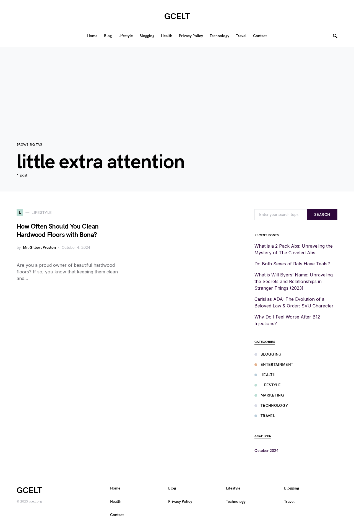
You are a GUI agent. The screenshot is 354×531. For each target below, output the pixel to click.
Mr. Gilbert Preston (39, 247)
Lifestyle (271, 385)
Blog (172, 488)
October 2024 (266, 450)
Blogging (271, 354)
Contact (117, 514)
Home (115, 488)
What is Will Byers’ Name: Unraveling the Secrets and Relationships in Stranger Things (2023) (293, 281)
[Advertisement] (177, 86)
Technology (274, 405)
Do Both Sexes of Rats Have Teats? (292, 263)
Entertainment (277, 364)
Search (322, 214)
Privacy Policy (180, 501)
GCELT (177, 17)
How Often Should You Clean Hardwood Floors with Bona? (57, 230)
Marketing (272, 395)
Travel (268, 415)
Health (268, 374)
